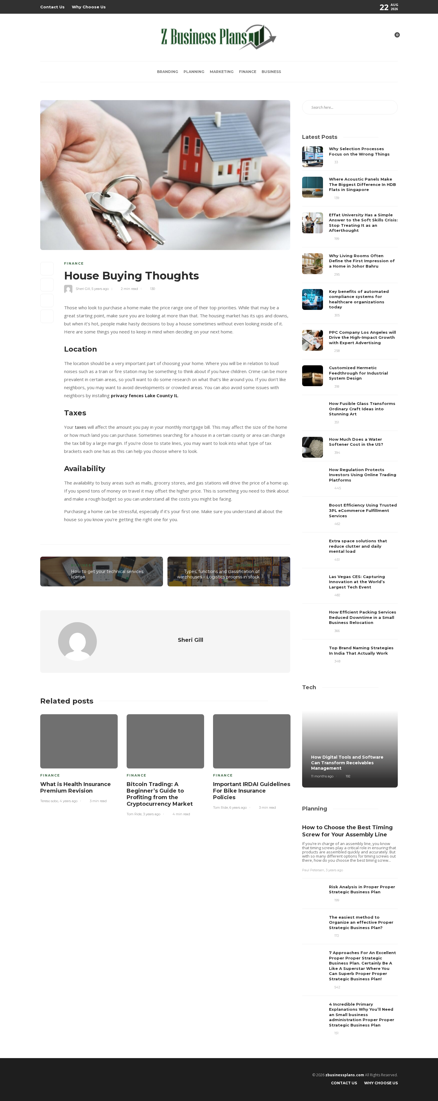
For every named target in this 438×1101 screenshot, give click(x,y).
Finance (247, 71)
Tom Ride (134, 814)
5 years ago (100, 289)
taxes (80, 427)
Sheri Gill (83, 289)
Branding (167, 71)
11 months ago (322, 776)
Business (271, 71)
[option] (79, 758)
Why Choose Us (89, 6)
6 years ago (238, 807)
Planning (194, 71)
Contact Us (52, 6)
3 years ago (151, 814)
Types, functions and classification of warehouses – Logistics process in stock (218, 574)
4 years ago (68, 801)
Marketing (222, 71)
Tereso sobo (49, 801)
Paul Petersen (313, 870)
